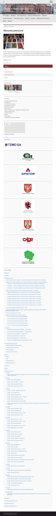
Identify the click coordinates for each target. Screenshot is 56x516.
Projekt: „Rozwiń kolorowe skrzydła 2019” (16, 466)
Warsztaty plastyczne (22, 15)
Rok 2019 (8, 464)
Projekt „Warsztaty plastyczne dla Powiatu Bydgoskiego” (19, 470)
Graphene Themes (12, 514)
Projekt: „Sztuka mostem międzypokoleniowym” (17, 451)
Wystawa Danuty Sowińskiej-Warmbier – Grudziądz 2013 (19, 331)
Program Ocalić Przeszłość (11, 351)
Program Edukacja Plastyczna (12, 347)
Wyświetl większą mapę (9, 134)
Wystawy (8, 327)
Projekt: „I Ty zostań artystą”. (13, 392)
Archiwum (33, 18)
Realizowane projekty (19, 18)
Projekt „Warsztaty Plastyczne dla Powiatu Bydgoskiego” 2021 (20, 476)
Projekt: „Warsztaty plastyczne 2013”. (15, 398)
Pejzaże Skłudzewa (9, 71)
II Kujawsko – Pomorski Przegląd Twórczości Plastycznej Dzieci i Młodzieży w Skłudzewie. (26, 285)
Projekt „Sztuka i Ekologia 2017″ (14, 444)
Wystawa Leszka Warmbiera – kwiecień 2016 (16, 338)
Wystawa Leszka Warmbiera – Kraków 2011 (16, 335)
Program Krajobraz (10, 349)
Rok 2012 (8, 378)
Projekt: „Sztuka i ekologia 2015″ (14, 423)
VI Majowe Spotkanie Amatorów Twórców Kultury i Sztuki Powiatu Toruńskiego (24, 302)
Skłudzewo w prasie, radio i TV (43, 18)
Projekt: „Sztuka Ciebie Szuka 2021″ (14, 483)
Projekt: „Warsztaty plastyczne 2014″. (15, 414)
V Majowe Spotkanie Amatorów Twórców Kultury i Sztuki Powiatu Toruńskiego (24, 300)
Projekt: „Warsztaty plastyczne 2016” (15, 440)
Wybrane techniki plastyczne (34, 15)
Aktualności (13, 15)
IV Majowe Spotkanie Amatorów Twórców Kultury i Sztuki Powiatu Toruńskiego (24, 298)
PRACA (4, 21)
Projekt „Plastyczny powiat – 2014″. (14, 408)
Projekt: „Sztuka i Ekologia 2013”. (14, 394)
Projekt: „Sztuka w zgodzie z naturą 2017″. (16, 455)
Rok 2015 (8, 417)
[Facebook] (3, 1)
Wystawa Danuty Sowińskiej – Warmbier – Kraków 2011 (19, 329)
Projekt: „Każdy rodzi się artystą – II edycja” (16, 448)
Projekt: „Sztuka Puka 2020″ (13, 472)
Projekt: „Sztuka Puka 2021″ (13, 485)
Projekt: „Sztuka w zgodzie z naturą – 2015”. (16, 425)
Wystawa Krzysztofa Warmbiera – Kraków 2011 (17, 333)
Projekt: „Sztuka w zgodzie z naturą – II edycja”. (17, 396)
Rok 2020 (8, 468)
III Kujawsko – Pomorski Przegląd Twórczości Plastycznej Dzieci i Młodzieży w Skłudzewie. (26, 287)
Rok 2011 (8, 372)
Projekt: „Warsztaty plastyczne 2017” (15, 457)
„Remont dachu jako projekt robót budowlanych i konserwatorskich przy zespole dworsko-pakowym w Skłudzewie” (28, 494)
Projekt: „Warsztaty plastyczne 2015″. (15, 427)
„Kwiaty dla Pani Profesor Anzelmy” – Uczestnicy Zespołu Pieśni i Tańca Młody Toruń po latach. (26, 280)
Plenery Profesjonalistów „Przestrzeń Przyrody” (16, 315)
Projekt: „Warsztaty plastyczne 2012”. (15, 386)
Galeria (27, 18)
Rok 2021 (8, 475)
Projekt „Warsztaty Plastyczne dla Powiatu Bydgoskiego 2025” (20, 489)
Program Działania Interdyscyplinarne (14, 345)
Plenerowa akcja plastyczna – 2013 (13, 312)
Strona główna (6, 15)
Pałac (6, 69)
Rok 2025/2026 (9, 492)
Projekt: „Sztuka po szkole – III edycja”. (15, 381)
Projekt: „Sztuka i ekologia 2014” (14, 410)
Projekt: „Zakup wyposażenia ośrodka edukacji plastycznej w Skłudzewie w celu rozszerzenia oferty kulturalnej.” (28, 404)
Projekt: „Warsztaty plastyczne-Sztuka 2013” (16, 401)
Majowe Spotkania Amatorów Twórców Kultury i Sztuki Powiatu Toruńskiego (22, 290)
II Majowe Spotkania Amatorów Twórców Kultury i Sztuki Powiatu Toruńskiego (24, 294)
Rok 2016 (8, 430)
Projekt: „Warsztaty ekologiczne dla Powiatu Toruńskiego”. (19, 480)
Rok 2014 (8, 406)
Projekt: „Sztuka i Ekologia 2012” (14, 379)
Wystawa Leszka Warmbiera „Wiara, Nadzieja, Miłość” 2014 (19, 340)
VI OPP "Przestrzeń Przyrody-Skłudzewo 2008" (17, 320)
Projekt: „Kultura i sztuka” (12, 446)
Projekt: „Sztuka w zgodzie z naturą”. (14, 384)
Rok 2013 (8, 388)
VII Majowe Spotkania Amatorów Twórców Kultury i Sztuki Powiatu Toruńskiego (24, 305)
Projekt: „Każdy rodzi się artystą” (14, 431)
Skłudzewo (44, 15)
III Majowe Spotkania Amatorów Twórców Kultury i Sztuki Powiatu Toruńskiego (24, 296)
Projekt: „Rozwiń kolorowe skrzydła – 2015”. (16, 421)
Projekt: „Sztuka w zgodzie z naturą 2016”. (16, 438)
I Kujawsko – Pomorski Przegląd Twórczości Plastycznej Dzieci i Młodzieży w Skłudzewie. (26, 283)
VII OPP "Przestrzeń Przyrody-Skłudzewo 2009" (17, 323)
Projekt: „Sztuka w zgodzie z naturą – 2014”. (16, 412)
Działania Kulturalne (7, 18)
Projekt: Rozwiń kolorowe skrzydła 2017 (15, 461)
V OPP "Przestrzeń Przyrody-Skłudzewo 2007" (17, 318)
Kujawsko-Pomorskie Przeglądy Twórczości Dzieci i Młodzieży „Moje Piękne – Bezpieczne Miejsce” (26, 282)
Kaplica (6, 77)
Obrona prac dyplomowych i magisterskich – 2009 (16, 307)
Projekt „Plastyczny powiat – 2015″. (14, 419)
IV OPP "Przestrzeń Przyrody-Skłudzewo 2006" (17, 316)
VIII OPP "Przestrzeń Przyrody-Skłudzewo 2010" (17, 325)
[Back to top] (53, 513)
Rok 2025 (8, 487)
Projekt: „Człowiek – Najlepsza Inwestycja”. (16, 390)
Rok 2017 (8, 443)
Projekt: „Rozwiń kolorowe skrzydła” (14, 434)
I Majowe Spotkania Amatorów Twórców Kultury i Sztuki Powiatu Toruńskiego (23, 292)
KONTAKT (10, 21)
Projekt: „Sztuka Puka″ (12, 453)
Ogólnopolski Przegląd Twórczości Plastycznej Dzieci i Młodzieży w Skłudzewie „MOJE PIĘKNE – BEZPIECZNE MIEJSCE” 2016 (26, 310)
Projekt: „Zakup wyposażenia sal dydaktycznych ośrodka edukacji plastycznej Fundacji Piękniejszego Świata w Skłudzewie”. (28, 375)
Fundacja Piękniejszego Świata (17, 8)
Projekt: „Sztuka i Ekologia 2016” (14, 436)
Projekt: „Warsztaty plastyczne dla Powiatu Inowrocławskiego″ (20, 459)
